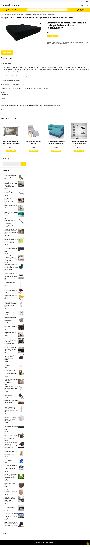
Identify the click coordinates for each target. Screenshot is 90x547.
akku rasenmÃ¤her (55, 42)
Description (7, 53)
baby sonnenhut (65, 42)
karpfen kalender (75, 42)
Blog (82, 1)
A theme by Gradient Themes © (45, 542)
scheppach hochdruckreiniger (60, 43)
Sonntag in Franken (10, 5)
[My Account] (78, 10)
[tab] (7, 52)
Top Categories (12, 10)
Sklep (87, 1)
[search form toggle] (87, 5)
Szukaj (6, 158)
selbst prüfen (52, 36)
